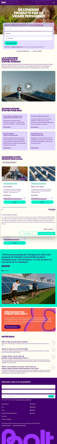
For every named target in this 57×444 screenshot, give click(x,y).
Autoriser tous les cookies (46, 233)
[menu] (53, 2)
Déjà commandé (6, 197)
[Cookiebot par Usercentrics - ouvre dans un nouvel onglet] (49, 210)
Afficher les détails (48, 229)
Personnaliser (27, 233)
